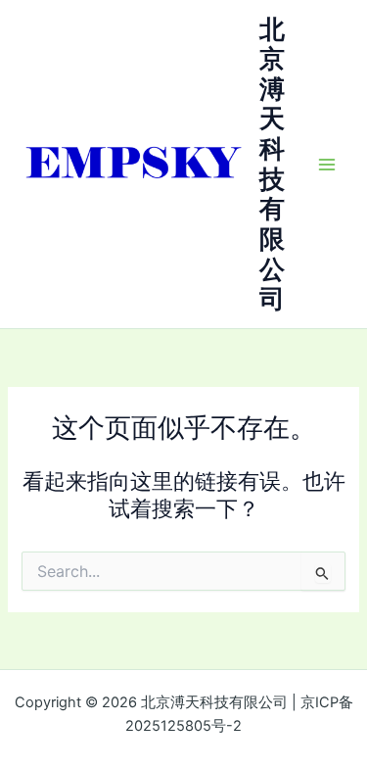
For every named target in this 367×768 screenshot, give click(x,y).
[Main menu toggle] (326, 164)
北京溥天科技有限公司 (272, 164)
